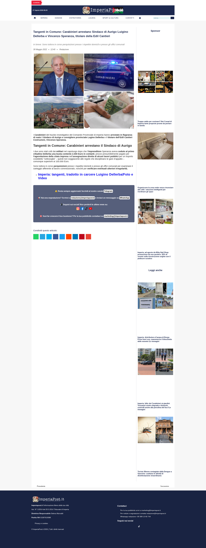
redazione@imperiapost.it (82, 198)
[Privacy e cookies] (32, 522)
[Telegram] (166, 10)
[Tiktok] (171, 10)
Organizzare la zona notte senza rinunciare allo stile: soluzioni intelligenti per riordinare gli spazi (155, 190)
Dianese (58, 18)
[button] (36, 236)
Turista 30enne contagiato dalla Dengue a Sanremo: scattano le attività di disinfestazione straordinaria (155, 474)
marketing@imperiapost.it (116, 216)
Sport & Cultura (110, 18)
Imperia (44, 18)
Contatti (130, 18)
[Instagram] (156, 10)
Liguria (91, 18)
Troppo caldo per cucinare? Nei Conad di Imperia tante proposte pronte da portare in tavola (155, 123)
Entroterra (75, 18)
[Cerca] (172, 18)
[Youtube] (161, 10)
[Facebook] (151, 10)
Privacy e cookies (41, 523)
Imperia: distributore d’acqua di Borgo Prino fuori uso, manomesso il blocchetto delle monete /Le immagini (155, 339)
